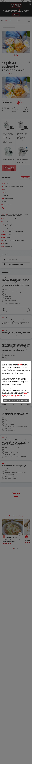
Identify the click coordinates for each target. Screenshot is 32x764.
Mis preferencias (15, 400)
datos (19, 368)
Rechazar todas (25, 400)
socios (20, 364)
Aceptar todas (6, 400)
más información (24, 396)
